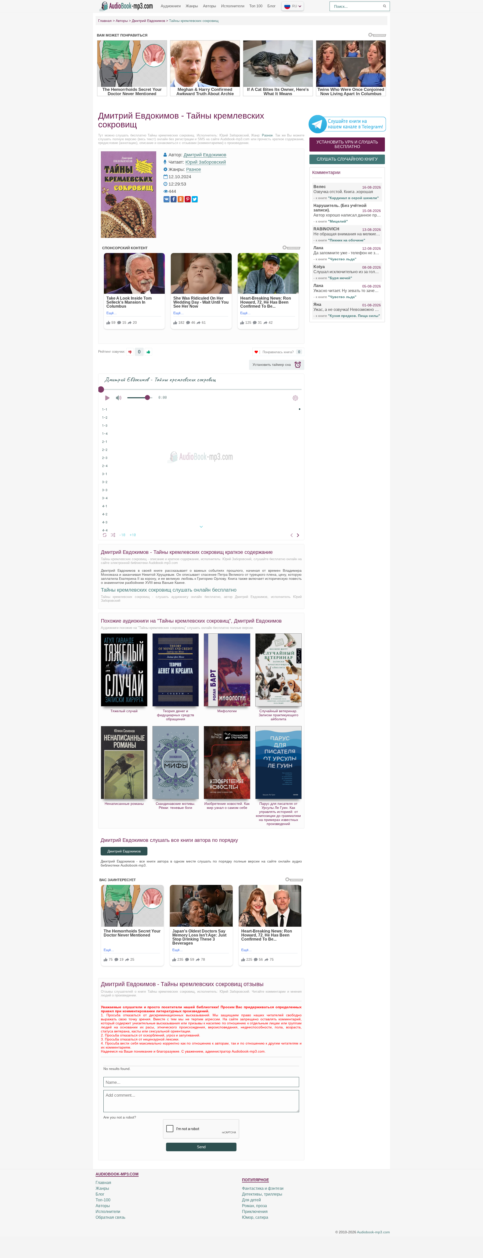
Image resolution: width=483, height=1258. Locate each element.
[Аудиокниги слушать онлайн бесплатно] (127, 6)
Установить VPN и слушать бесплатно (347, 144)
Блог (271, 6)
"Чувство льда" (342, 259)
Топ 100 (255, 6)
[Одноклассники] (181, 199)
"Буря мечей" (340, 278)
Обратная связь (110, 1217)
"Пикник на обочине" (346, 240)
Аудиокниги (171, 6)
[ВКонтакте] (167, 199)
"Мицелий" (338, 221)
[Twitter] (195, 199)
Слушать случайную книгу (347, 159)
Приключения (255, 1211)
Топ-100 (103, 1200)
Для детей (251, 1200)
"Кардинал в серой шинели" (353, 198)
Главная (103, 1182)
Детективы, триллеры (262, 1194)
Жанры (192, 6)
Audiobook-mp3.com (373, 1232)
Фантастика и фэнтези (263, 1188)
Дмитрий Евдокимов (205, 154)
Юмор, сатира (255, 1217)
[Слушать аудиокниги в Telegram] (347, 124)
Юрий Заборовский (205, 162)
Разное (267, 135)
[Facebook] (174, 199)
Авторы (209, 6)
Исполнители (232, 6)
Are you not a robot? (119, 1117)
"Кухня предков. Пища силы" (354, 316)
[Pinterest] (188, 199)
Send (201, 1147)
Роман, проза (254, 1206)
